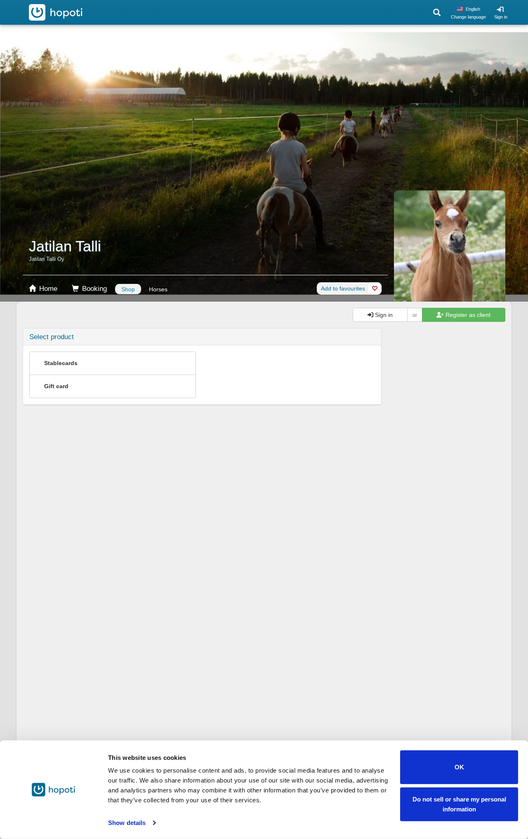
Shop (128, 289)
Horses (158, 289)
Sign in (500, 16)
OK (459, 767)
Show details (127, 822)
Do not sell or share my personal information (459, 803)
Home (47, 289)
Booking (93, 289)
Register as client (467, 315)
